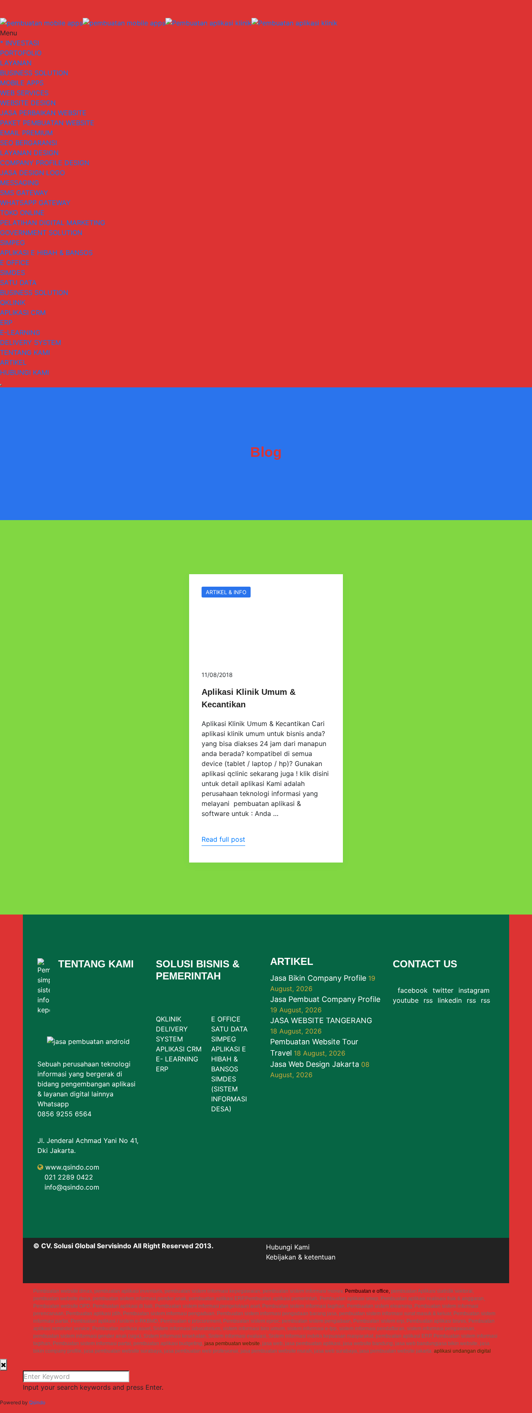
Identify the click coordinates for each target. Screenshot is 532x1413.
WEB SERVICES (24, 93)
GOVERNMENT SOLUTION (41, 232)
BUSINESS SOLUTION (34, 73)
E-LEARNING (20, 332)
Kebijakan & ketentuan (300, 1257)
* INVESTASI (19, 43)
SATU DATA (18, 282)
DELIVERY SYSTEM (30, 342)
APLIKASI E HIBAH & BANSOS (46, 252)
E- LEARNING (177, 1059)
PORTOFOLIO (21, 53)
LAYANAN (16, 63)
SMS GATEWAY (24, 192)
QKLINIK (12, 302)
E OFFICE (15, 262)
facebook (413, 990)
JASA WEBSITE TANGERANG (321, 1020)
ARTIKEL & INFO (226, 592)
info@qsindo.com (71, 1187)
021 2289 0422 (68, 1177)
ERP (6, 322)
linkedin (450, 1000)
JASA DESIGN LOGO (32, 173)
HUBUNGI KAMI (24, 372)
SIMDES (12, 272)
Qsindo (37, 1402)
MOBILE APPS (22, 83)
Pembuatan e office (367, 1291)
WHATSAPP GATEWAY (35, 202)
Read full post (223, 839)
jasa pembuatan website (232, 1343)
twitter (443, 990)
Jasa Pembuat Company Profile (325, 999)
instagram (474, 990)
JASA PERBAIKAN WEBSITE (43, 113)
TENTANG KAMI (25, 352)
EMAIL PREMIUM (26, 133)
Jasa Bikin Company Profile (318, 978)
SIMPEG (12, 242)
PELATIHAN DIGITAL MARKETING (52, 222)
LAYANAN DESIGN (29, 153)
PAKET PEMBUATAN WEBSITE (47, 123)
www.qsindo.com (72, 1167)
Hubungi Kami (288, 1247)
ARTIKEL (13, 362)
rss (428, 1000)
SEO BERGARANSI (28, 143)
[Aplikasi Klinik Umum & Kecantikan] (266, 615)
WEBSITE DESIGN (28, 103)
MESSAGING (19, 182)
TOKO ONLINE (22, 212)
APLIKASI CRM (23, 312)
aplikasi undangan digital (462, 1351)
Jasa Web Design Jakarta (314, 1064)
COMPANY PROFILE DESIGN (44, 163)
